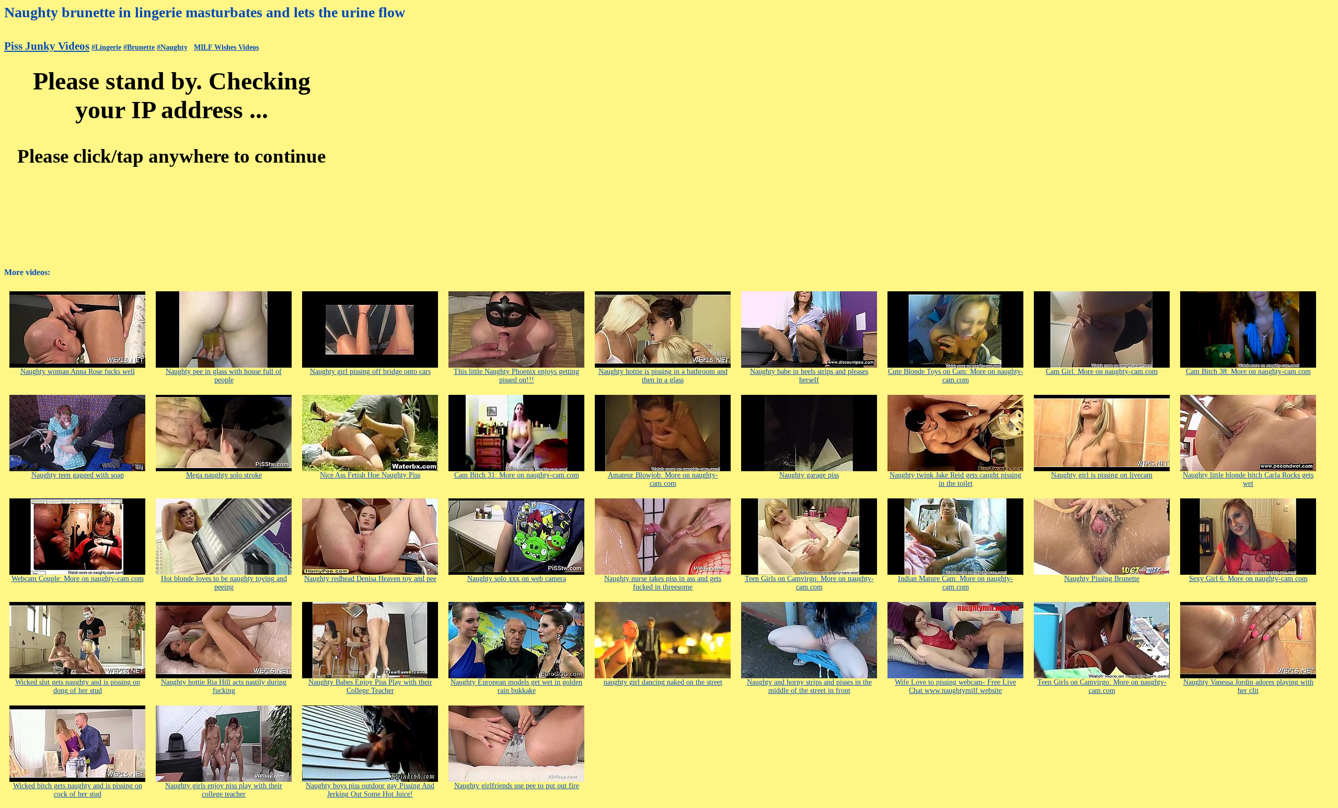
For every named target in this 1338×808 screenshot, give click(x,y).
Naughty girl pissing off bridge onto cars (370, 371)
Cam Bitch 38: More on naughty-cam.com (1248, 371)
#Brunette (139, 47)
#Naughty (172, 47)
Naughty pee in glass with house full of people (224, 376)
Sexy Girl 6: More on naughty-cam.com (1248, 579)
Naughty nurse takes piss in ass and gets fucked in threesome (662, 583)
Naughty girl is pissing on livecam (1101, 475)
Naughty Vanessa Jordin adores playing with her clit (1248, 686)
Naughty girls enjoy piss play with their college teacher (223, 790)
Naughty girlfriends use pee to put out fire (516, 786)
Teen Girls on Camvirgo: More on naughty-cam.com (809, 583)
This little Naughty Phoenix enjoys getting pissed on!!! (516, 376)
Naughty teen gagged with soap (77, 475)
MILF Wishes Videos (226, 47)
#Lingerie (106, 47)
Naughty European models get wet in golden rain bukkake (516, 686)
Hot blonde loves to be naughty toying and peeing (224, 583)
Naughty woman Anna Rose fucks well (77, 371)
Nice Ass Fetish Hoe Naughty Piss (370, 475)
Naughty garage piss (809, 475)
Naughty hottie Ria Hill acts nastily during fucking (223, 686)
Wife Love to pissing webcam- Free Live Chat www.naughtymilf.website (955, 686)
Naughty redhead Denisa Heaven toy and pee (370, 579)
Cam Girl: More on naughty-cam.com (1102, 371)
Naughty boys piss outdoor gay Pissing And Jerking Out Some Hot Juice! (370, 790)
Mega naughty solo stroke (224, 475)
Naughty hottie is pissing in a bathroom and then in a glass (663, 376)
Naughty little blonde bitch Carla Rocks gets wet (1248, 479)
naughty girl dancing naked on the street (663, 682)
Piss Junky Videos (46, 46)
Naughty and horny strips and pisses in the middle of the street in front (809, 686)
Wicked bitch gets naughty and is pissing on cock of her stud (77, 790)
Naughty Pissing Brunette (1101, 579)
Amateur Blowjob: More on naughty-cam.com (663, 479)
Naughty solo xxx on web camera (516, 579)
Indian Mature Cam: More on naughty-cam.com (955, 583)
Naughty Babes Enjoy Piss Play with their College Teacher (370, 686)
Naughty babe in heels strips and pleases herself (809, 376)
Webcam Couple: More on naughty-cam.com (77, 579)
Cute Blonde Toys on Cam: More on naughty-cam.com (955, 376)
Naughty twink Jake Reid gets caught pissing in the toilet (955, 479)
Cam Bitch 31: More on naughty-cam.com (516, 475)
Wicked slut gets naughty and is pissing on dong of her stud (77, 686)
